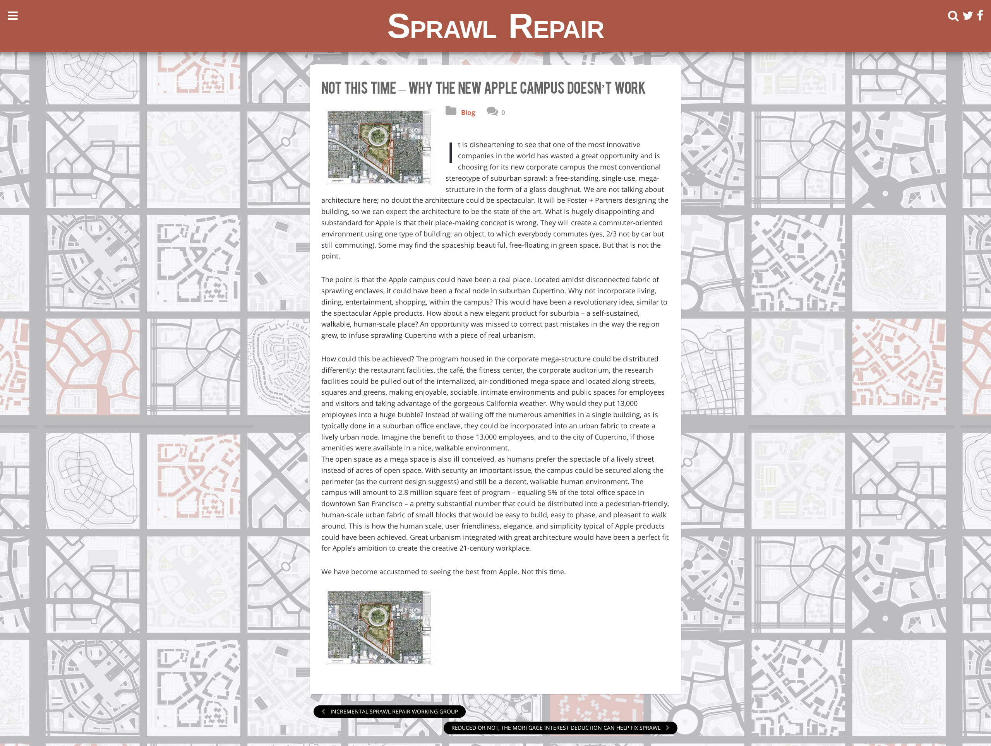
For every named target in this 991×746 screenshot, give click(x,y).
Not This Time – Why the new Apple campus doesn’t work (483, 87)
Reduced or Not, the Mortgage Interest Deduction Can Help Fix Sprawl (556, 727)
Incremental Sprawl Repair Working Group (393, 711)
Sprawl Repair (495, 26)
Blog (468, 112)
